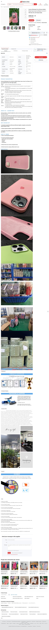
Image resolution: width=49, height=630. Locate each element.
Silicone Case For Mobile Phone (42, 614)
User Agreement (30, 626)
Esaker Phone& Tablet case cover (17, 598)
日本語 (40, 623)
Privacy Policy (39, 626)
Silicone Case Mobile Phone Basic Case (20, 607)
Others (37, 598)
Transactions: (43, 35)
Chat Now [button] (39, 20)
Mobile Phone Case (12, 6)
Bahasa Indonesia (27, 624)
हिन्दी (42, 623)
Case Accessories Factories (23, 611)
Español (11, 623)
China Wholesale (23, 621)
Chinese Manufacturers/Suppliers (16, 621)
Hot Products (4, 621)
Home (2, 6)
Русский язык (21, 623)
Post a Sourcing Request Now (13, 554)
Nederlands (31, 623)
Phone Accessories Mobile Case (13, 614)
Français (17, 623)
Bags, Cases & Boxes (6, 6)
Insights (26, 622)
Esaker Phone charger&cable (17, 596)
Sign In (30, 44)
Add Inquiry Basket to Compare (14, 31)
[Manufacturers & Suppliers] (24, 2)
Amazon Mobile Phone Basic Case (33, 607)
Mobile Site (23, 622)
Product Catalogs (14, 594)
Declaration (34, 626)
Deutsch (28, 623)
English (8, 623)
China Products (9, 621)
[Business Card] (46, 53)
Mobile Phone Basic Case (19, 6)
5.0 (38, 50)
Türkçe (20, 624)
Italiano (25, 623)
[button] (29, 51)
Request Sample (44, 22)
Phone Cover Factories (14, 611)
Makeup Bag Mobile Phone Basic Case (7, 607)
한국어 (38, 623)
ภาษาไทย (45, 623)
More (2, 618)
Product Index (44, 621)
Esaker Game (3, 596)
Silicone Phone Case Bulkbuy (6, 616)
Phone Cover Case (4, 614)
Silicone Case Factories (5, 611)
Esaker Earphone (3, 598)
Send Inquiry (31, 20)
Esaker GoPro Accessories (40, 596)
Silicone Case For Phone (24, 614)
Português (14, 623)
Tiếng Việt (23, 624)
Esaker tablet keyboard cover (28, 596)
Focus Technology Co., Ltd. (18, 626)
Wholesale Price (29, 621)
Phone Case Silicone (33, 614)
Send (9, 552)
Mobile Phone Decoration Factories (34, 611)
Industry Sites (33, 621)
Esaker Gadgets (26, 598)
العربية (35, 623)
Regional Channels (38, 621)
